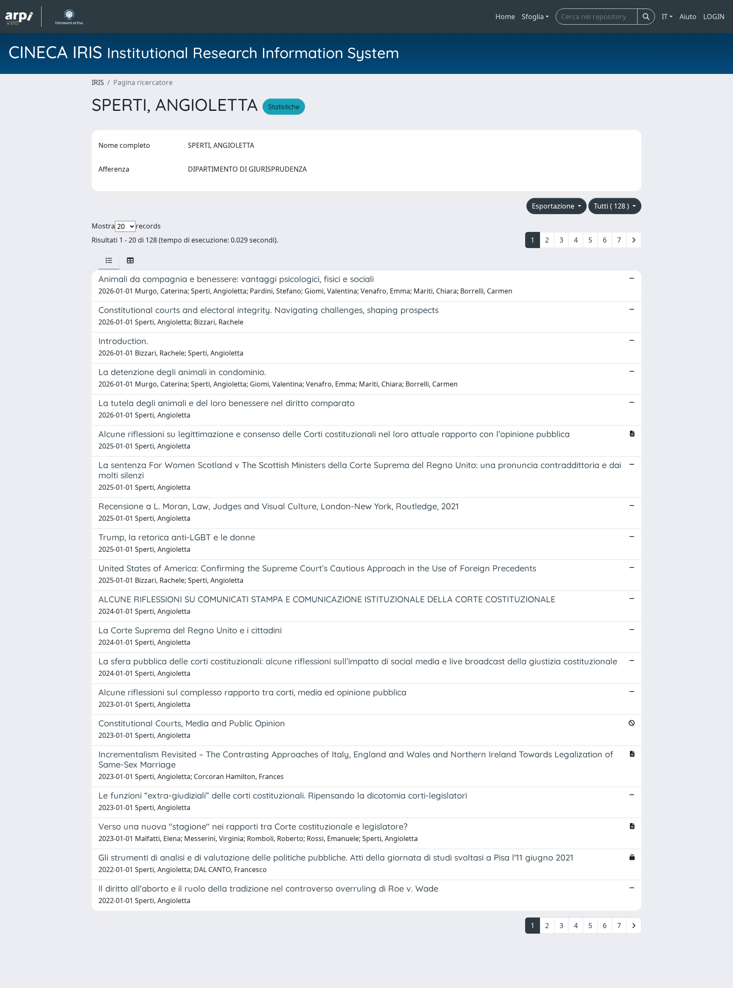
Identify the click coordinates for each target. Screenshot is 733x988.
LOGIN (714, 16)
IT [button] (665, 16)
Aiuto (688, 16)
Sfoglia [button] (533, 16)
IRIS (98, 82)
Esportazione (554, 206)
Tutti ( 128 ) (612, 206)
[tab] (109, 260)
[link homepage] (23, 16)
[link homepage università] (69, 16)
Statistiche (283, 106)
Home (505, 16)
